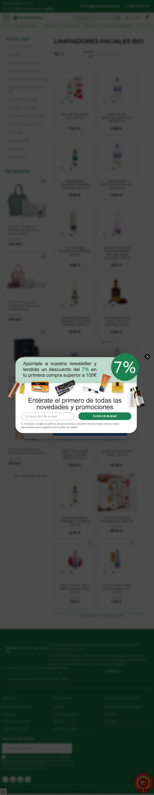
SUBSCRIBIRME (105, 416)
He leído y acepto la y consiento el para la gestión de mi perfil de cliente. (70, 425)
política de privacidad (60, 423)
